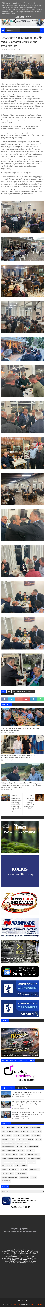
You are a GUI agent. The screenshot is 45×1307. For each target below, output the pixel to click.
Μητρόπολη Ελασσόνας (10, 1169)
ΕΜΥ (3, 1150)
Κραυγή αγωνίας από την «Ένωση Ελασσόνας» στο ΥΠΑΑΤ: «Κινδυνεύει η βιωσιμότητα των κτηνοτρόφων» (20, 757)
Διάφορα (19, 1147)
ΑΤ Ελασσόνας (6, 1135)
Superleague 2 (35, 1128)
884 (9, 691)
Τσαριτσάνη (6, 1181)
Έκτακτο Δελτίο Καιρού (10, 1131)
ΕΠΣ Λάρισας (11, 1150)
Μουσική (24, 1169)
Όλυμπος (24, 1131)
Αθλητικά (25, 1135)
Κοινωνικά (31, 1162)
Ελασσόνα (30, 1150)
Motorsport (11, 1128)
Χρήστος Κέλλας (8, 694)
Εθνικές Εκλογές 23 (19, 691)
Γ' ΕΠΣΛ (12, 1139)
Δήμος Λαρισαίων (23, 1143)
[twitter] (23, 1300)
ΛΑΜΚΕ (17, 1166)
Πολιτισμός (24, 1177)
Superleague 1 (23, 1128)
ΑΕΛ (39, 1131)
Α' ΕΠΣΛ (33, 1131)
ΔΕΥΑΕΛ (38, 1139)
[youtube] (26, 1300)
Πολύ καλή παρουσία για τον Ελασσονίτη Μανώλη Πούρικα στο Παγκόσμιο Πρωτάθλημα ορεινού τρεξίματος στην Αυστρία (28, 1114)
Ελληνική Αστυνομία (9, 1154)
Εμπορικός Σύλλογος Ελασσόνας (13, 1158)
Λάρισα (24, 1166)
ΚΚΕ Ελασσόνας (7, 1162)
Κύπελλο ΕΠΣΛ (7, 1166)
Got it (28, 17)
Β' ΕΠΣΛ (4, 1139)
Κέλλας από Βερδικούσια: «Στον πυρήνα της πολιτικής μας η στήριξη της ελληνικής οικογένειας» (20, 729)
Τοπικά (33, 1177)
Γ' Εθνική (20, 1139)
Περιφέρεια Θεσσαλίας (9, 1177)
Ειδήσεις (31, 691)
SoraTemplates (15, 1304)
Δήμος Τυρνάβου (8, 1147)
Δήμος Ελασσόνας (8, 1143)
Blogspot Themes (36, 1304)
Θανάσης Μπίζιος (34, 1158)
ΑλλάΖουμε (36, 1135)
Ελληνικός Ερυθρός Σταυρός (29, 1154)
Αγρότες (17, 1135)
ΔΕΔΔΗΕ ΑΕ (29, 1139)
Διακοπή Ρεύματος (31, 1147)
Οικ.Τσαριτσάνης (7, 1173)
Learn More (19, 17)
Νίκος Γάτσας (34, 1169)
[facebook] (19, 1300)
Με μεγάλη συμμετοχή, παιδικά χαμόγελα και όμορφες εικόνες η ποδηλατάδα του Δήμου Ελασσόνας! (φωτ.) (26, 1104)
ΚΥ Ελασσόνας (20, 1162)
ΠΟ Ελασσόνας (21, 1173)
